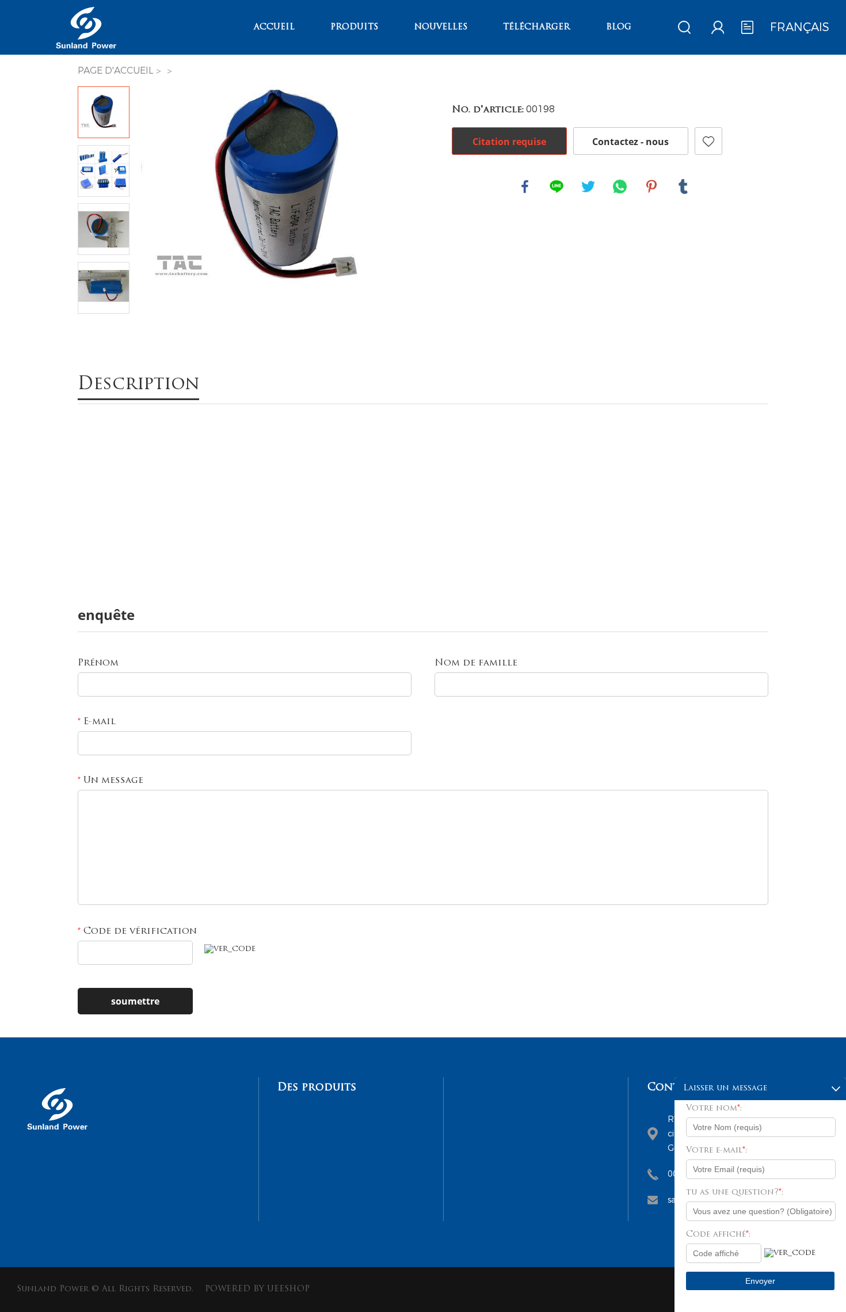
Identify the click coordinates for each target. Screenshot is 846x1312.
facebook (524, 186)
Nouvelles (440, 27)
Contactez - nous (630, 141)
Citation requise (509, 141)
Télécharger (536, 27)
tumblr (683, 186)
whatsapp (619, 186)
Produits (354, 27)
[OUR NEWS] (57, 1134)
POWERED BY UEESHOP (257, 1289)
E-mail (97, 722)
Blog (618, 27)
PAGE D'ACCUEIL (115, 70)
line (556, 186)
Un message (110, 780)
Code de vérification (137, 931)
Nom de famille (476, 663)
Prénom (98, 663)
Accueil (274, 27)
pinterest (651, 186)
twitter (588, 186)
